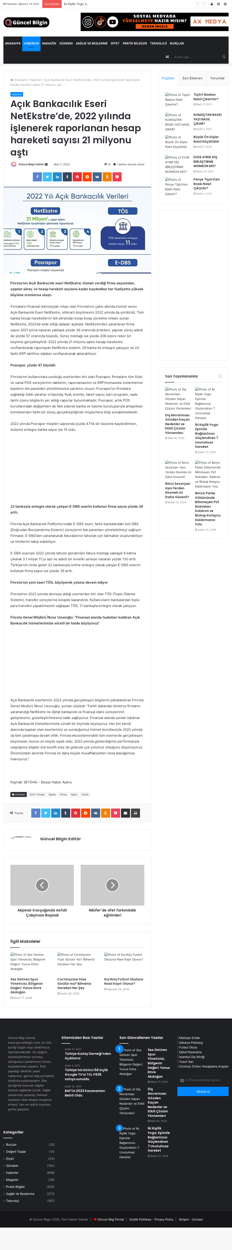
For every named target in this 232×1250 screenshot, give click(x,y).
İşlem (74, 794)
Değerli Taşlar (16, 1151)
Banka (52, 794)
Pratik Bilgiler (135, 43)
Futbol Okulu (188, 1047)
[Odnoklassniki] (107, 176)
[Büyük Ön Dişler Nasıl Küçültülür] (177, 143)
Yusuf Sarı (186, 1061)
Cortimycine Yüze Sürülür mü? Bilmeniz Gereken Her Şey (74, 983)
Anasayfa (13, 43)
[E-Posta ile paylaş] (125, 813)
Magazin (49, 43)
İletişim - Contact (191, 1219)
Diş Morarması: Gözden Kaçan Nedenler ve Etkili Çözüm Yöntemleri (177, 424)
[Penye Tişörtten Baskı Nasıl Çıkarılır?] (177, 186)
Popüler (168, 78)
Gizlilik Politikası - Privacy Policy (151, 1219)
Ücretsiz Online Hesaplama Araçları (204, 1066)
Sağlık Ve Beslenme (92, 43)
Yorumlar (217, 78)
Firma (63, 794)
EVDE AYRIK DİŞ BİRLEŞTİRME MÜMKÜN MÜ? (205, 161)
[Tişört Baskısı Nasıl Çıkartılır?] (177, 101)
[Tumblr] (67, 176)
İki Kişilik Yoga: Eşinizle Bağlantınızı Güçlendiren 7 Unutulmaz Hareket (113, 4)
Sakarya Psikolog (191, 1042)
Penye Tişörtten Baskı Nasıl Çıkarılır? (206, 183)
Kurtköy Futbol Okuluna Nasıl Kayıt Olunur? (123, 981)
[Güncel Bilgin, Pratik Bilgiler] (26, 22)
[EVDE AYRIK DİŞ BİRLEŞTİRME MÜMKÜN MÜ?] (177, 164)
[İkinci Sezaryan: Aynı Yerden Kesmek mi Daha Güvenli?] (178, 469)
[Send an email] (46, 164)
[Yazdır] (135, 813)
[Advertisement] (77, 470)
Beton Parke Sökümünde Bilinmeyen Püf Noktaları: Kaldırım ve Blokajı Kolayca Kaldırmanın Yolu (207, 508)
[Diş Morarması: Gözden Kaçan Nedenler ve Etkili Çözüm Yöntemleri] (178, 399)
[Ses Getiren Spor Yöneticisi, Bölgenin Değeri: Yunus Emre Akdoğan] (30, 963)
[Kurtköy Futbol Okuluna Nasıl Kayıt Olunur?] (124, 963)
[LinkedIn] (57, 176)
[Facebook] (37, 176)
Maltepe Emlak (189, 1038)
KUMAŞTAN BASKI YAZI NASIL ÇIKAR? (207, 119)
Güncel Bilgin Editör (31, 164)
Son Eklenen (192, 78)
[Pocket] (117, 176)
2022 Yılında (36, 794)
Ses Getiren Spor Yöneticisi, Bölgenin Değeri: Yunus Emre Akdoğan (26, 985)
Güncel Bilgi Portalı (111, 1219)
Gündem (66, 43)
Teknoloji (158, 43)
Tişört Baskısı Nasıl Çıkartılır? (206, 96)
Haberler (31, 43)
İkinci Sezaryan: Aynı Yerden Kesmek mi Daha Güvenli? (178, 490)
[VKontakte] (97, 176)
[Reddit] (87, 176)
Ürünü (85, 794)
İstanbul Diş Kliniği (192, 1057)
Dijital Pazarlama (190, 1052)
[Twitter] (47, 176)
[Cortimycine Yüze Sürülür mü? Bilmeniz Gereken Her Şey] (77, 963)
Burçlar (177, 43)
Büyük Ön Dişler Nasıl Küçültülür (206, 139)
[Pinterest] (77, 176)
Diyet (115, 43)
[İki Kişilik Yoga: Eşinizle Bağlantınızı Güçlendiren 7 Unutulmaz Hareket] (208, 403)
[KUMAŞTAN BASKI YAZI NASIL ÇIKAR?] (177, 122)
